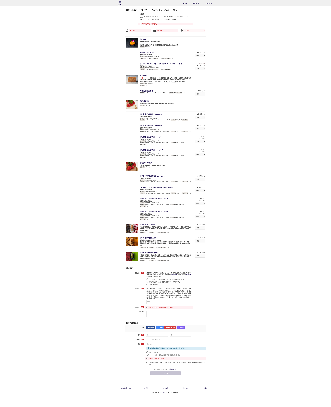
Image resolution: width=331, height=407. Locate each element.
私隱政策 (188, 274)
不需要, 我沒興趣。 (154, 284)
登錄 (142, 327)
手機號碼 (139, 339)
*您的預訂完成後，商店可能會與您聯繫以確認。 (161, 307)
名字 (140, 335)
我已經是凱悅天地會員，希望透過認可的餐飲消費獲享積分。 (165, 282)
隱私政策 (165, 388)
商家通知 (142, 14)
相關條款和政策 (171, 369)
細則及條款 (174, 274)
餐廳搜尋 (204, 388)
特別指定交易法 (185, 388)
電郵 (140, 344)
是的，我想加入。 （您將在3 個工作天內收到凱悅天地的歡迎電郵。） (167, 279)
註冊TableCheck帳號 (154, 352)
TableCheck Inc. (163, 392)
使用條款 (145, 388)
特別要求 (141, 311)
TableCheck (181, 327)
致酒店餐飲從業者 (126, 388)
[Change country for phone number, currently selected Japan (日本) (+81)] (149, 339)
